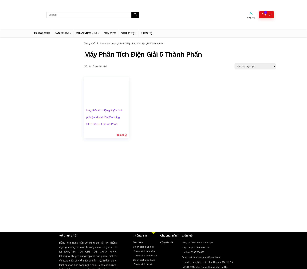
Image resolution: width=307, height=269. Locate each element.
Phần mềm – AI (86, 33)
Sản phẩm (62, 33)
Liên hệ (146, 33)
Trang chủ (42, 33)
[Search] (135, 15)
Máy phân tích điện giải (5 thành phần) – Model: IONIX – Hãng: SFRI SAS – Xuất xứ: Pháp (104, 117)
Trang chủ (89, 43)
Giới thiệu (128, 33)
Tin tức (110, 33)
